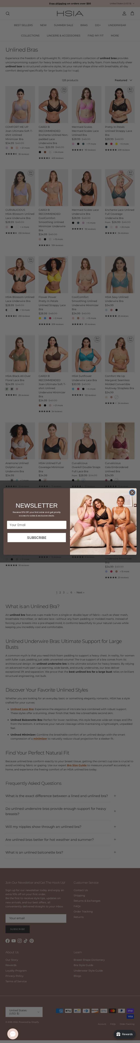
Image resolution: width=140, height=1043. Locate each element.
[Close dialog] (132, 493)
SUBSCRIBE (36, 538)
